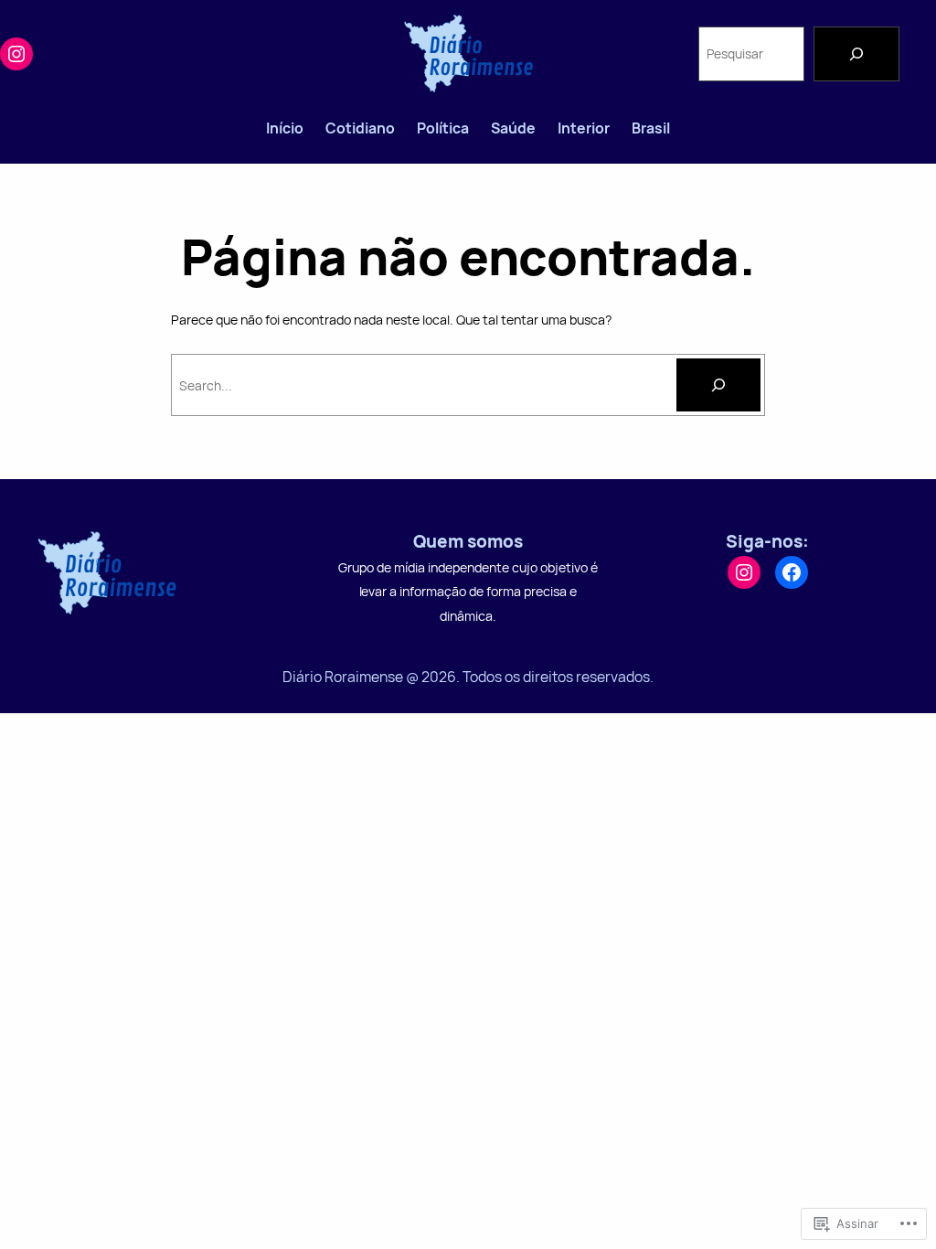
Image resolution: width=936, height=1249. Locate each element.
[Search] (856, 54)
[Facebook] (791, 572)
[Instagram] (16, 53)
